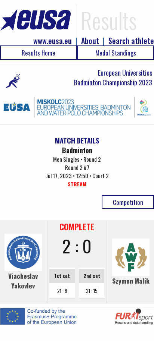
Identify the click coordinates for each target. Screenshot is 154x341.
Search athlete (131, 40)
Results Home (38, 52)
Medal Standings (115, 52)
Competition (128, 202)
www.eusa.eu (52, 40)
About (90, 40)
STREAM (77, 184)
